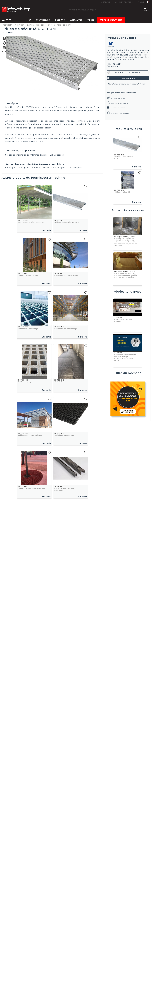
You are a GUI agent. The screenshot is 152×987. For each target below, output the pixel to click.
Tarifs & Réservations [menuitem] (111, 20)
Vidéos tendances (127, 291)
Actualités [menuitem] (76, 20)
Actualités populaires (128, 210)
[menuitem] (3, 20)
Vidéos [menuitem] (91, 20)
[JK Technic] (128, 44)
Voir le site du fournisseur (127, 72)
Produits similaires (128, 129)
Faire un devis (128, 78)
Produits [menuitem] (60, 20)
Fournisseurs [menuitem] (43, 20)
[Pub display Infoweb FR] (127, 399)
